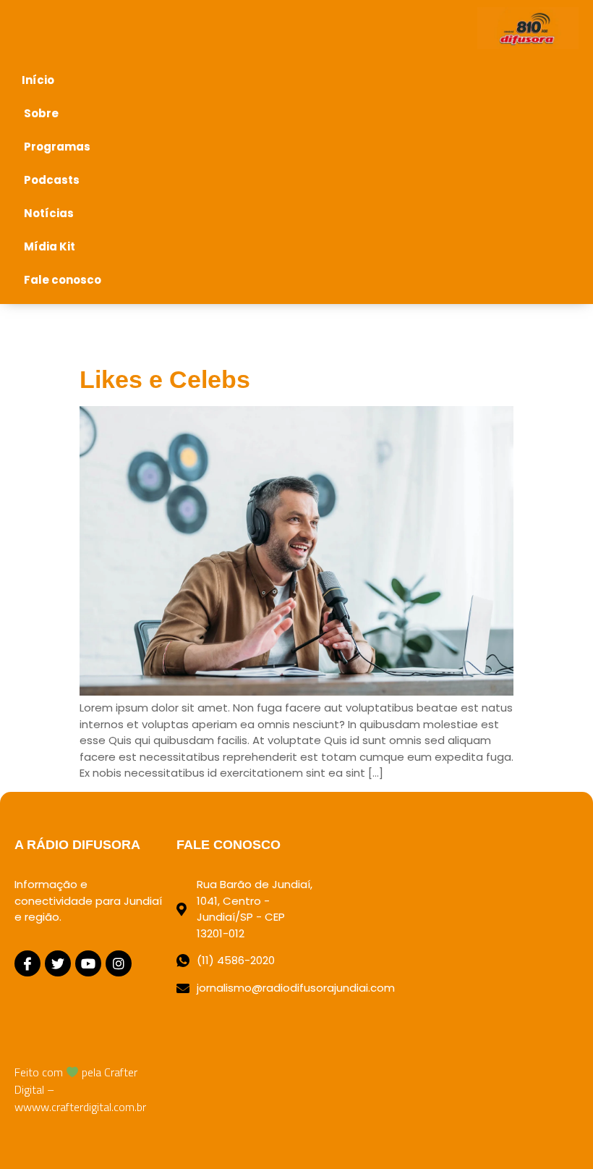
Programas (57, 146)
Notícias (49, 213)
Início (38, 80)
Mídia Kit (49, 246)
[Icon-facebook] (27, 963)
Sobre (41, 113)
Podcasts (52, 179)
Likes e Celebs (165, 379)
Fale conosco (62, 279)
